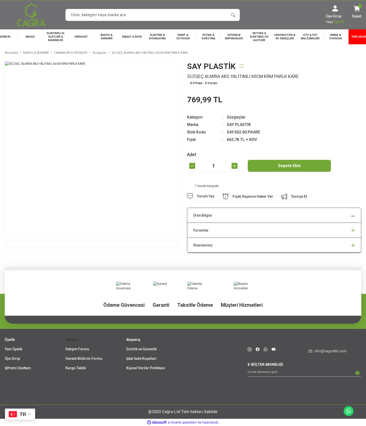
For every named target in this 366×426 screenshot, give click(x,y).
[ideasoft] (157, 422)
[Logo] (31, 14)
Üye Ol (339, 22)
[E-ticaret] (182, 422)
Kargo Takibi (75, 368)
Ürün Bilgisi (202, 215)
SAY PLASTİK (239, 124)
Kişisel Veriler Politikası (145, 368)
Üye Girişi (12, 359)
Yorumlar (201, 230)
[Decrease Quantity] (192, 166)
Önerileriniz (203, 245)
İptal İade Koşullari (141, 359)
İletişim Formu (77, 349)
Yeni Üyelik (13, 349)
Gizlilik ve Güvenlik (141, 349)
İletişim (71, 340)
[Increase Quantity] (235, 166)
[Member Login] (335, 8)
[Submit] (357, 373)
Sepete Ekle (289, 165)
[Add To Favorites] (242, 66)
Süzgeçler (236, 117)
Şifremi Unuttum (18, 368)
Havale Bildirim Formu (83, 359)
